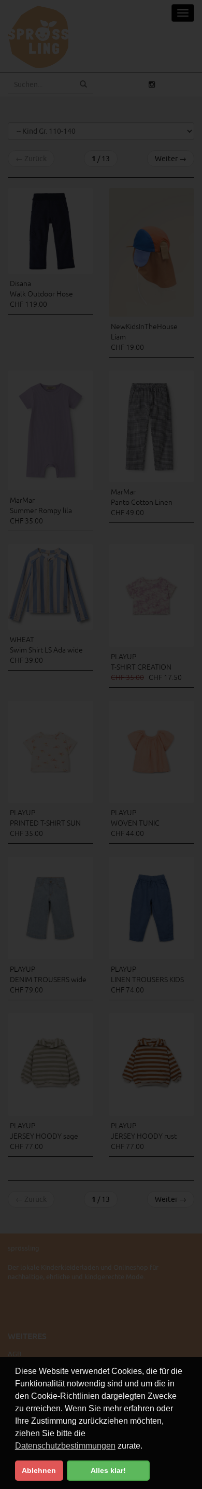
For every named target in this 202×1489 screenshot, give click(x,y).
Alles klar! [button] (108, 1470)
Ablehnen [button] (39, 1470)
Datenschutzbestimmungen (65, 1445)
